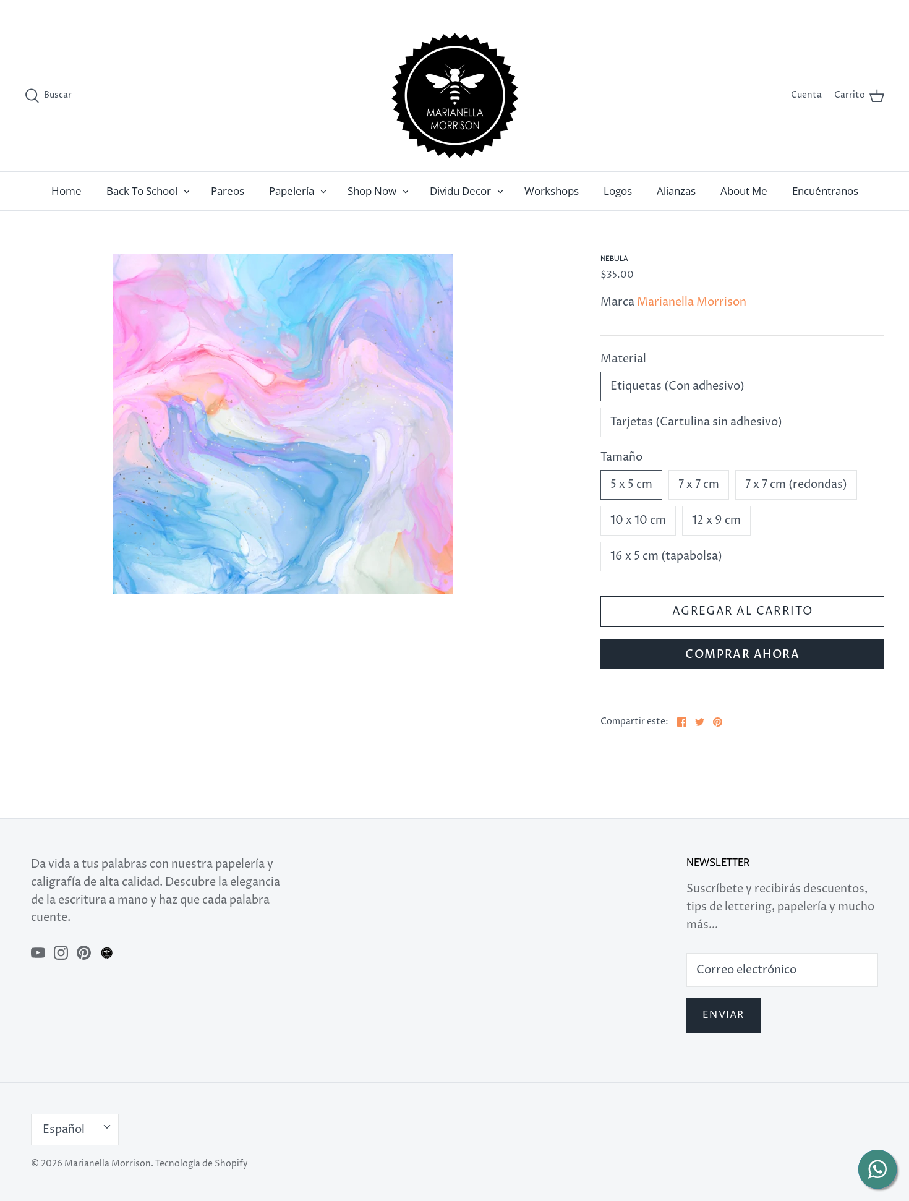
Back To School (141, 191)
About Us (808, 10)
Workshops (551, 191)
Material (623, 359)
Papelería (291, 191)
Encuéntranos (825, 191)
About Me (743, 191)
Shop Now (372, 191)
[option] (282, 424)
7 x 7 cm (698, 484)
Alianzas (676, 191)
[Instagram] (61, 953)
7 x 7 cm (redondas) (796, 484)
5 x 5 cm (631, 484)
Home (66, 191)
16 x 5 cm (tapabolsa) (666, 556)
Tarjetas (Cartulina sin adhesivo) (696, 422)
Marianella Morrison (691, 302)
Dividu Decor (460, 191)
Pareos (227, 191)
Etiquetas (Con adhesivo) (677, 386)
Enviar (723, 1015)
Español (854, 10)
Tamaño (621, 457)
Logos (618, 191)
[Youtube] (38, 953)
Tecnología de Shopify (201, 1164)
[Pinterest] (84, 953)
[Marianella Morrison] (454, 95)
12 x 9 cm (716, 520)
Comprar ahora (742, 654)
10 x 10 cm (638, 520)
